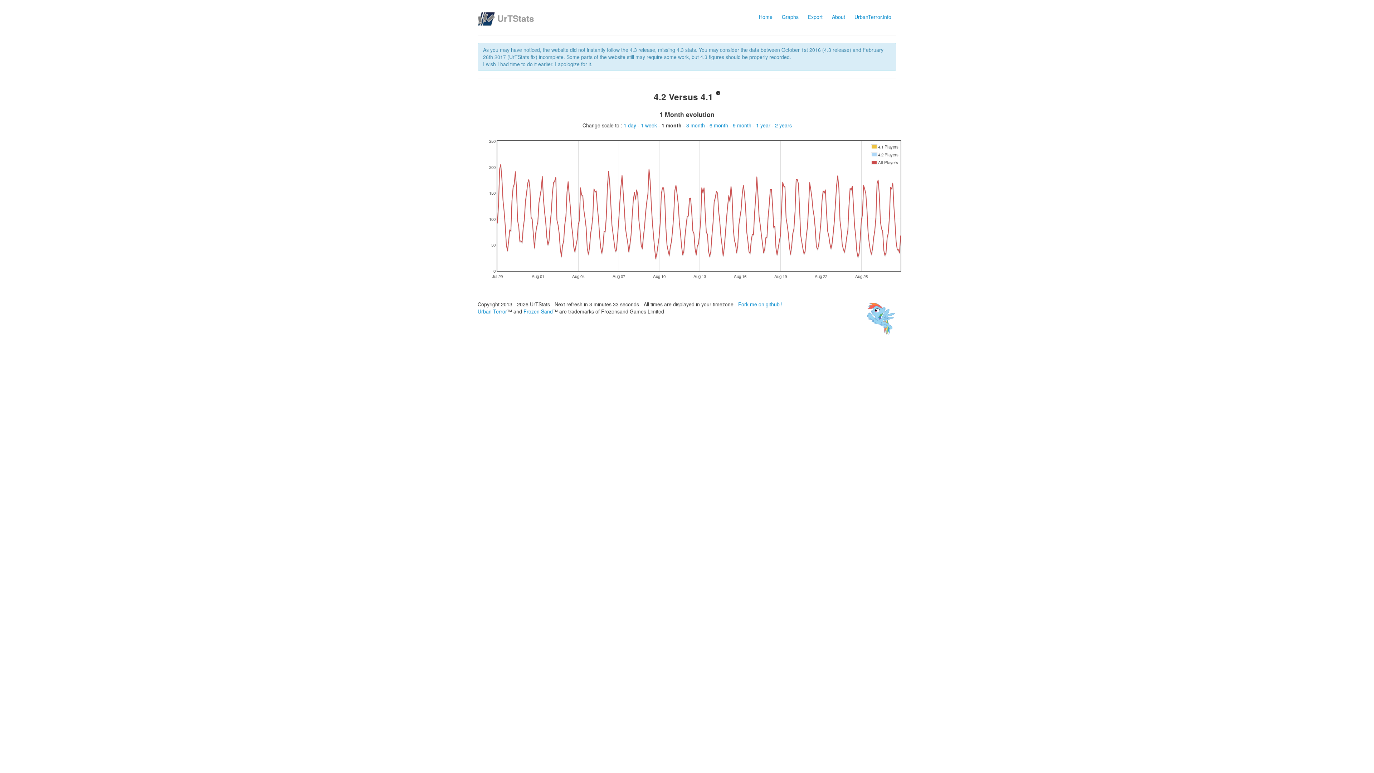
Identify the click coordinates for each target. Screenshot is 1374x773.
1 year (764, 125)
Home (766, 16)
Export (815, 16)
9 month (743, 125)
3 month (696, 125)
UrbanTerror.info (872, 16)
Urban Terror (492, 311)
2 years (783, 125)
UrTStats (515, 18)
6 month (720, 125)
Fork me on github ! (760, 304)
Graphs (790, 16)
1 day (631, 125)
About (838, 16)
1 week (649, 125)
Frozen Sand (538, 311)
